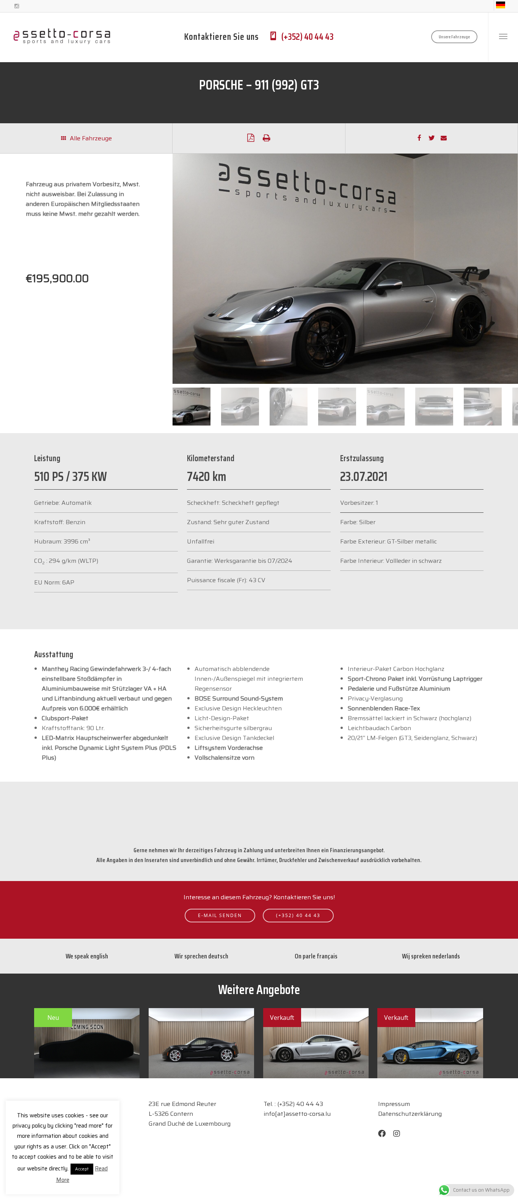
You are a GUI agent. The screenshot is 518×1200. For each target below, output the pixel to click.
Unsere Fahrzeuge (454, 36)
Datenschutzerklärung (410, 1113)
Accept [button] (82, 1169)
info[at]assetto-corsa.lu (297, 1113)
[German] (500, 5)
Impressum (394, 1104)
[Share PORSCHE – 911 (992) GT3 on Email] (444, 138)
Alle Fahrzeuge (90, 138)
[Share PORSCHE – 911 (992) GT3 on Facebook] (419, 138)
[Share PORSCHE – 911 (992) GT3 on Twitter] (431, 138)
